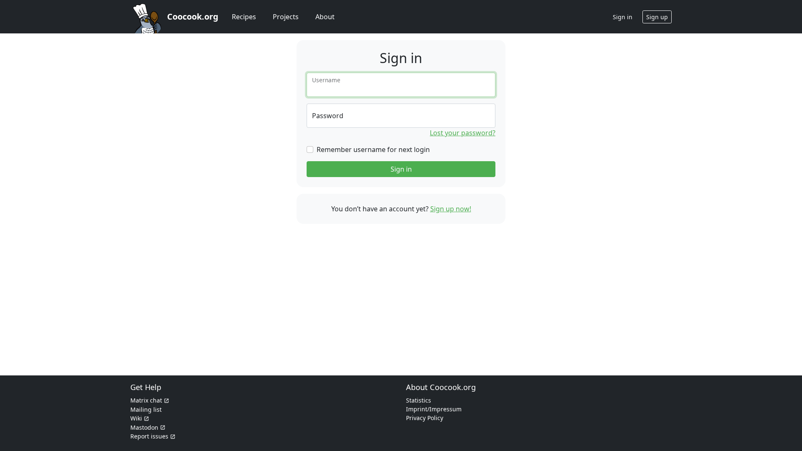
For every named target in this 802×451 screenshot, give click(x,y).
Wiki (136, 418)
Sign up (657, 17)
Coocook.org (192, 16)
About (325, 16)
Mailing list (146, 409)
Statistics (418, 400)
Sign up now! (450, 208)
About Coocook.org (441, 387)
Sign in (401, 169)
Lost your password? (462, 132)
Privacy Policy (424, 418)
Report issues (149, 436)
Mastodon (144, 427)
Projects (286, 16)
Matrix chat (146, 400)
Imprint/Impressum (434, 409)
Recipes (244, 16)
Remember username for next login (373, 149)
